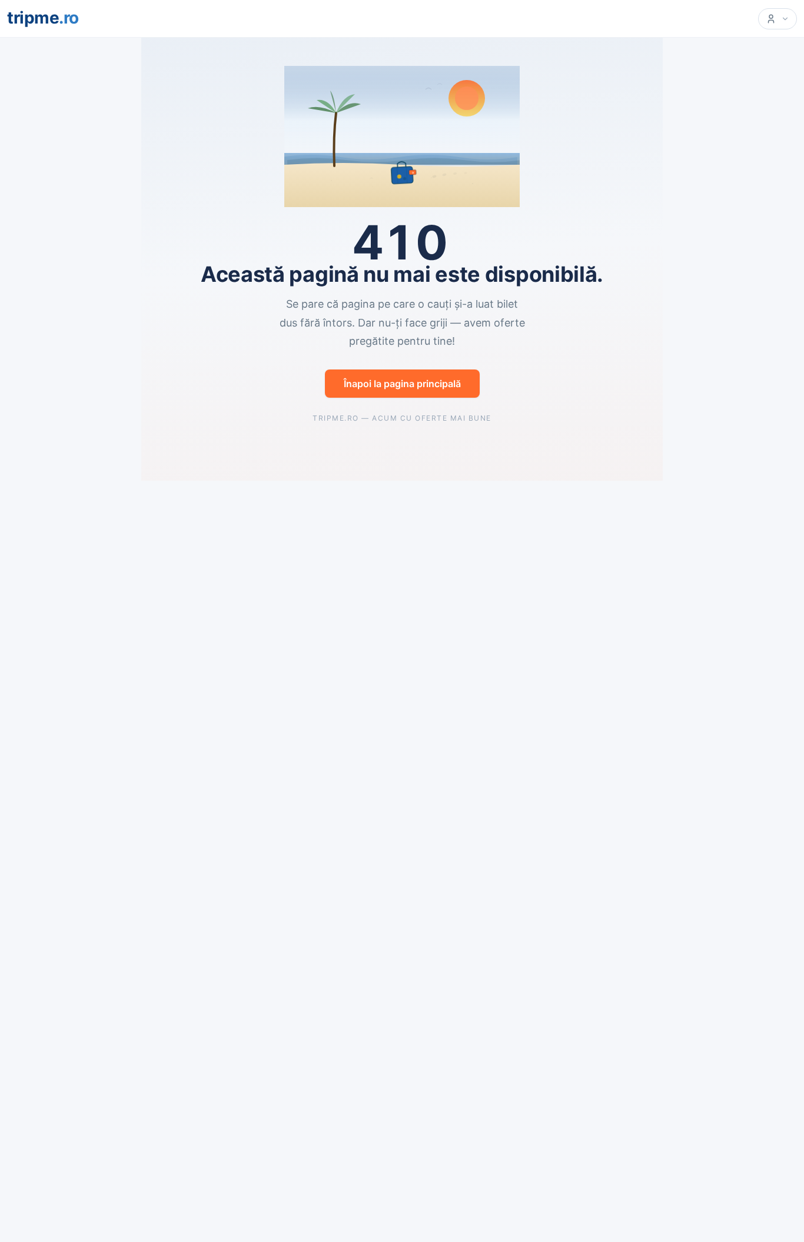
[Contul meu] (777, 18)
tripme (43, 17)
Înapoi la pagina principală (402, 383)
